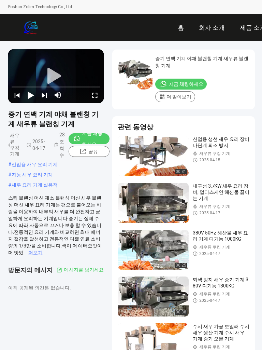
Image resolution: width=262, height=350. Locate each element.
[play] (55, 76)
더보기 (35, 252)
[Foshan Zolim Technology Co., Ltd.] (30, 27)
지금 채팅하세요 (92, 138)
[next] (44, 95)
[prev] (17, 95)
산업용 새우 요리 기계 (35, 164)
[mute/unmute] (58, 95)
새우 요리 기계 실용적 (35, 185)
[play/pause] (31, 95)
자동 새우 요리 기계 (32, 174)
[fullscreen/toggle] (95, 95)
